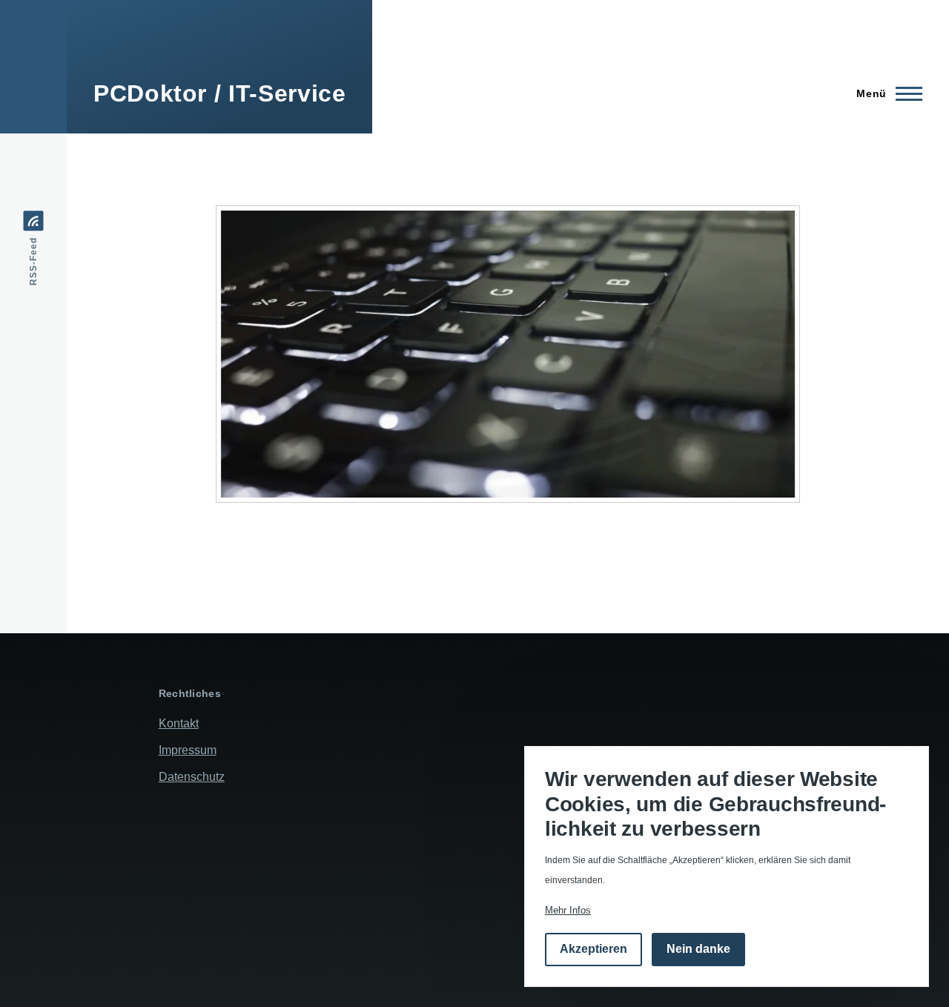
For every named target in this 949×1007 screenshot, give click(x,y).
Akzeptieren (593, 949)
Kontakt (179, 723)
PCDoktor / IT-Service (219, 93)
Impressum (187, 750)
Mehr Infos (568, 910)
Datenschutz (192, 776)
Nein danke (698, 949)
